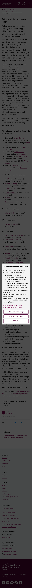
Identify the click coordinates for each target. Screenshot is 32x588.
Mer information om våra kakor (12, 305)
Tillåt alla (16, 321)
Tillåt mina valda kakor (16, 316)
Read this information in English (12, 307)
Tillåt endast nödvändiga (16, 312)
